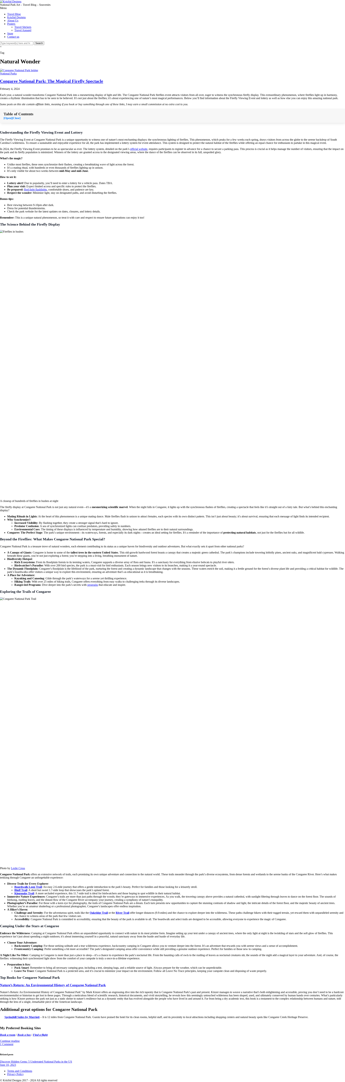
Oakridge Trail (99, 912)
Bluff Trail (20, 890)
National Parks (8, 73)
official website (138, 148)
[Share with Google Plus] (7, 1047)
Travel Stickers (22, 27)
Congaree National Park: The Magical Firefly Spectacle (51, 81)
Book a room (7, 1034)
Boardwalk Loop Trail (28, 886)
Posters (11, 23)
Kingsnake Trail (24, 893)
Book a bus (24, 1034)
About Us (12, 20)
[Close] (16, 118)
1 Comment (6, 1044)
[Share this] (1, 1047)
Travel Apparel (22, 30)
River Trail (122, 912)
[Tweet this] (4, 1047)
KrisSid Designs (16, 17)
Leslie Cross (18, 868)
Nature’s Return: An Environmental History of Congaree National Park (53, 985)
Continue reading (10, 1040)
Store (10, 33)
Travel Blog (14, 14)
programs (92, 584)
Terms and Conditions (19, 1070)
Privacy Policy (15, 1074)
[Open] (8, 118)
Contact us (13, 36)
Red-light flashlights (35, 189)
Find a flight (40, 1034)
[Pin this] (10, 1047)
